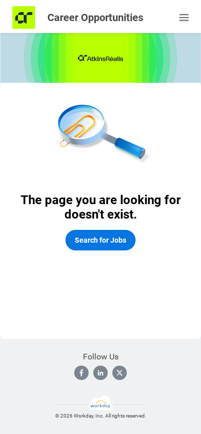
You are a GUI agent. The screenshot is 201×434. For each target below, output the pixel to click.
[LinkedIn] (100, 373)
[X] (119, 373)
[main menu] (184, 17)
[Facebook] (81, 373)
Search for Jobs (100, 240)
